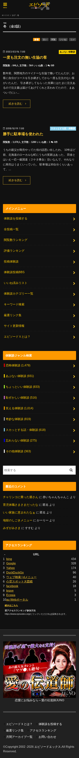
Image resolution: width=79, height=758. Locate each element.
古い (45, 39)
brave (10, 590)
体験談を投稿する (15, 218)
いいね (63, 39)
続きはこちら (11, 605)
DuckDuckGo (15, 572)
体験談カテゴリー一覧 (18, 293)
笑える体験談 (19, 408)
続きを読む (15, 103)
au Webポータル (17, 599)
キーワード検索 (14, 304)
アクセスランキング (43, 730)
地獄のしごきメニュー (17, 520)
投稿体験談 (11, 261)
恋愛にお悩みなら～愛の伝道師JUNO (39, 700)
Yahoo (10, 568)
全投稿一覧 (11, 229)
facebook (12, 586)
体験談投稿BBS (14, 272)
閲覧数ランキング (15, 239)
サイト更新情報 (14, 325)
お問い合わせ (47, 736)
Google (11, 563)
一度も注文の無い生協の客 (25, 57)
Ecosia (10, 595)
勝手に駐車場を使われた (23, 134)
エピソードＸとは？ (17, 336)
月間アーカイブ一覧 (19, 736)
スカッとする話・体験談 (26, 429)
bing (9, 559)
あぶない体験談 (20, 376)
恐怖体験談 (18, 365)
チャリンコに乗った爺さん (20, 497)
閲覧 (53, 39)
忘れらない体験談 (21, 440)
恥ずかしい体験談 (21, 397)
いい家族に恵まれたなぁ (19, 512)
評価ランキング (14, 250)
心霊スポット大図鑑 (19, 581)
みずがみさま (12, 528)
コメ (72, 39)
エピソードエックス (47, 746)
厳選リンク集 (12, 315)
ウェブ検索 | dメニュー (21, 577)
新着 (36, 39)
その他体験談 (18, 451)
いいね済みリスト (15, 282)
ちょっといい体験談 (23, 386)
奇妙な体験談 (18, 419)
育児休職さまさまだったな (20, 504)
